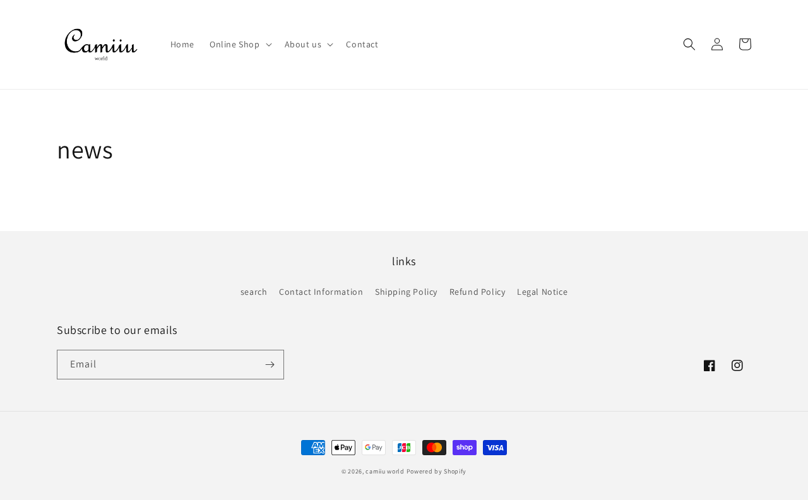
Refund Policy (477, 291)
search (254, 291)
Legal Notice (542, 291)
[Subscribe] (269, 364)
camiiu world (384, 471)
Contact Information (321, 291)
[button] (239, 44)
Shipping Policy (406, 291)
